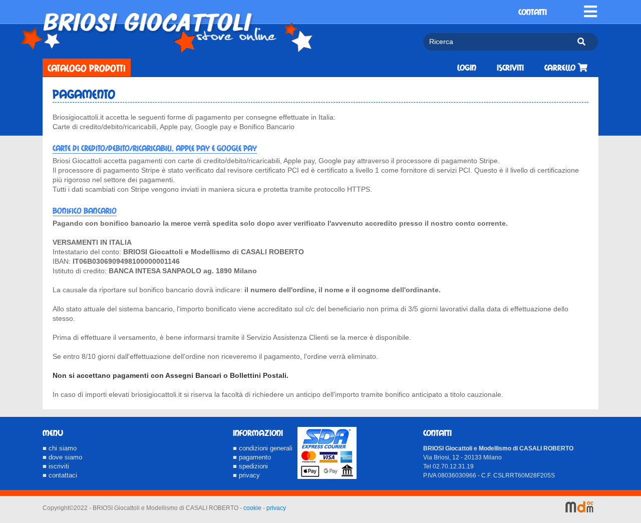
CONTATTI (532, 12)
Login (466, 68)
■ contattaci (60, 475)
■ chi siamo (60, 448)
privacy (276, 507)
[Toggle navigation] (590, 12)
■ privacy (246, 475)
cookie (252, 507)
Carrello (561, 68)
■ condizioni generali (262, 448)
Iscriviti (510, 68)
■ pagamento (252, 457)
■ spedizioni (250, 466)
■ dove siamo (62, 457)
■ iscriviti (56, 466)
